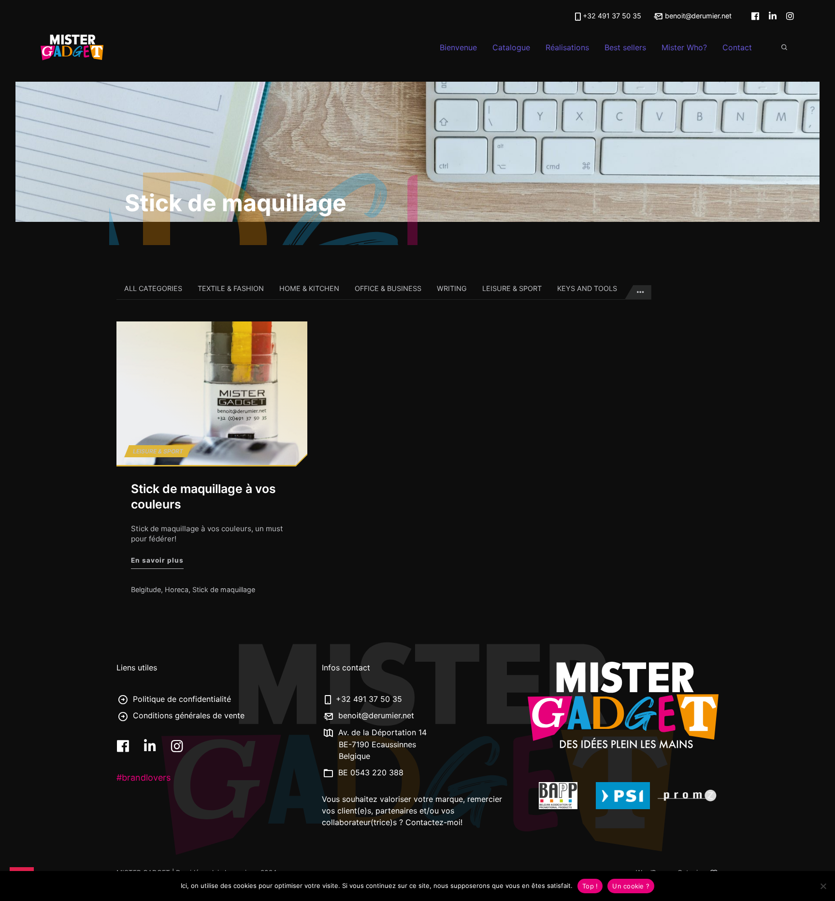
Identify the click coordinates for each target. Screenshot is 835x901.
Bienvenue (458, 47)
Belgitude (146, 589)
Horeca (176, 589)
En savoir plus (157, 559)
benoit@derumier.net (697, 16)
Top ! (590, 886)
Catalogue (511, 47)
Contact (737, 47)
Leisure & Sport (512, 288)
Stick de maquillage (223, 589)
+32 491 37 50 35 (612, 16)
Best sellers (625, 47)
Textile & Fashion (231, 288)
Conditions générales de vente (187, 715)
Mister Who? (684, 47)
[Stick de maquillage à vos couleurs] (211, 393)
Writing (452, 288)
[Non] (823, 886)
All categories (153, 288)
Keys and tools (587, 288)
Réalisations (567, 47)
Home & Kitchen (309, 288)
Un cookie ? (630, 886)
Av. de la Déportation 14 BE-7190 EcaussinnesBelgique (381, 744)
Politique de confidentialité (180, 699)
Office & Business (388, 288)
